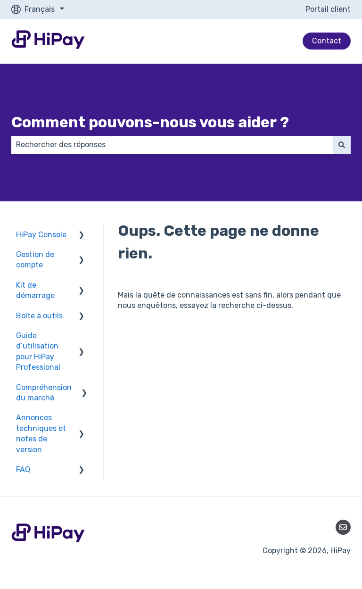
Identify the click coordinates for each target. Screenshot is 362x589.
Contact (326, 40)
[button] (81, 235)
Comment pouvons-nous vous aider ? (150, 122)
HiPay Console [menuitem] (41, 234)
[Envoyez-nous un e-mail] (343, 527)
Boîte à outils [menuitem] (39, 315)
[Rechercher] (342, 145)
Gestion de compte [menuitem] (35, 259)
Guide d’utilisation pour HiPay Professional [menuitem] (38, 351)
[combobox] (172, 145)
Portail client (328, 9)
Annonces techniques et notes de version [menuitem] (41, 433)
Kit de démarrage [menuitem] (35, 290)
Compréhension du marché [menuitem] (44, 392)
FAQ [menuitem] (23, 469)
